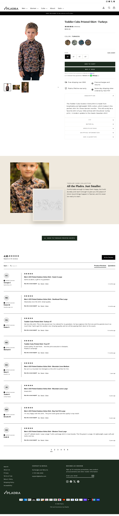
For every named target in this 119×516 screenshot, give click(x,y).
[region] (59, 13)
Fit (90, 120)
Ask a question (90, 137)
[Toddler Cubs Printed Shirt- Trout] (81, 43)
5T (85, 57)
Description (90, 95)
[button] (90, 27)
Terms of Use (8, 476)
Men (24, 8)
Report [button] (42, 283)
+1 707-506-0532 (37, 473)
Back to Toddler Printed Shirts (61, 238)
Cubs (43, 8)
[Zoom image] (31, 50)
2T (68, 57)
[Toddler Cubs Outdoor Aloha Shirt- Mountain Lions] (68, 43)
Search (6, 466)
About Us (7, 470)
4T (80, 57)
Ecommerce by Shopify (62, 507)
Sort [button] (5, 266)
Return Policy (8, 479)
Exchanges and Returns (40, 470)
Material (90, 124)
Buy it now (90, 69)
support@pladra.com (39, 476)
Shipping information (90, 132)
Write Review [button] (108, 257)
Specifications (90, 128)
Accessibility (8, 485)
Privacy (6, 473)
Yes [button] (39, 283)
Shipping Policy (9, 482)
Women (33, 8)
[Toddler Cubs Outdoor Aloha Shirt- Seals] (74, 43)
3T (74, 57)
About (52, 8)
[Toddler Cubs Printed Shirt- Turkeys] (88, 43)
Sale (60, 8)
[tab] (100, 266)
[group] (13, 256)
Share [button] (46, 283)
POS (51, 507)
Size (66, 52)
